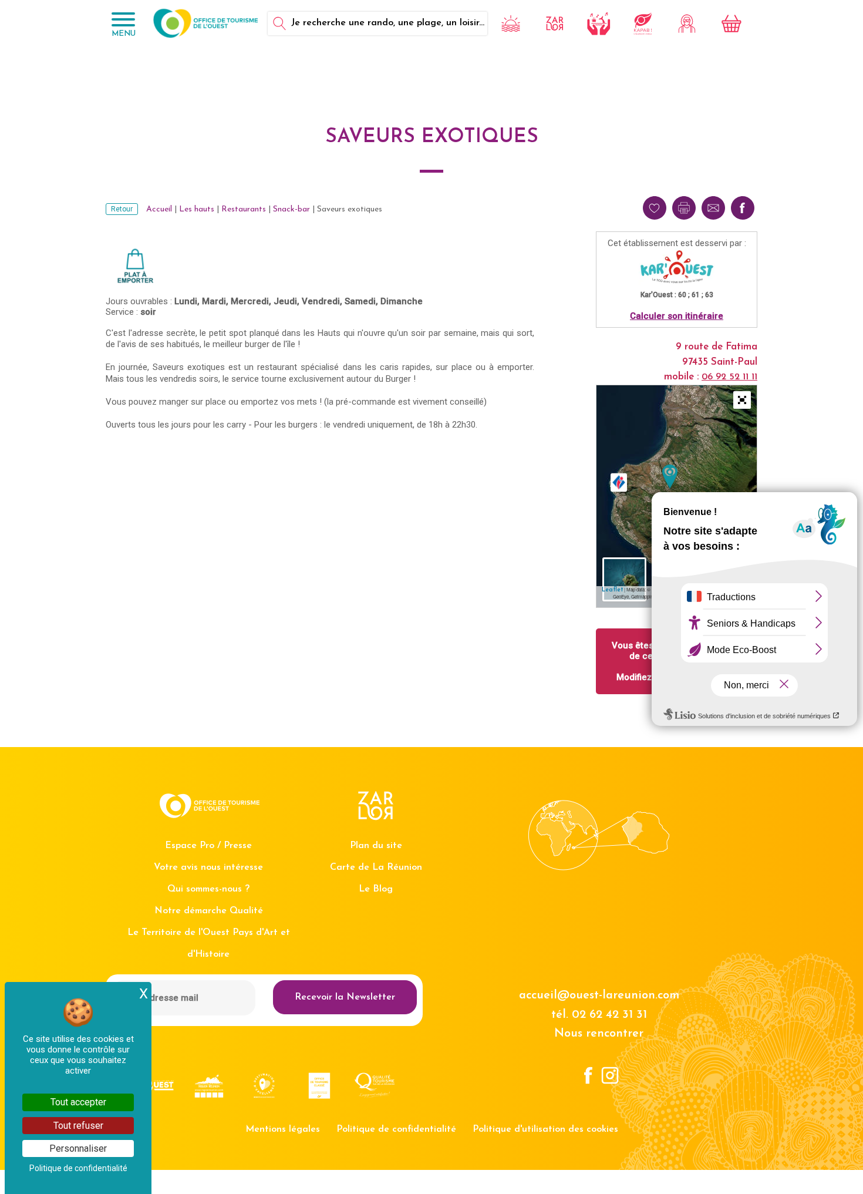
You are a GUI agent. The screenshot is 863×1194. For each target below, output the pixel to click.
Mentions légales (282, 1129)
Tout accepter (78, 1102)
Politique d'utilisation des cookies (545, 1129)
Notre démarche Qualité (208, 911)
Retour (122, 209)
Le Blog (376, 889)
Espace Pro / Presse (208, 845)
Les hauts (196, 209)
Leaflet (612, 590)
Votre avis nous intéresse (208, 867)
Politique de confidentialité (396, 1129)
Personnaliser (78, 1148)
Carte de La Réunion (376, 867)
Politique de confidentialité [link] (78, 1168)
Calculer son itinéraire (676, 316)
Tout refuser (78, 1125)
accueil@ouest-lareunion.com (599, 995)
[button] (742, 400)
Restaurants (243, 209)
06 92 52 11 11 (729, 377)
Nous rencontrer (598, 1034)
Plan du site (376, 845)
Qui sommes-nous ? (208, 889)
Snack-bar (291, 209)
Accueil (159, 209)
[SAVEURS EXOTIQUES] (670, 476)
